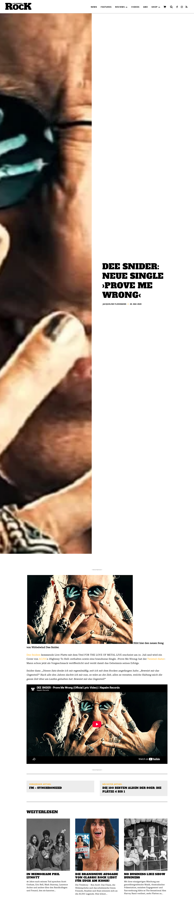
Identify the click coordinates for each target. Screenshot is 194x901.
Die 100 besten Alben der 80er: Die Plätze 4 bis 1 (131, 789)
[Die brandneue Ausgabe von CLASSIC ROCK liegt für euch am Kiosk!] (97, 845)
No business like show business (144, 875)
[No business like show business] (145, 845)
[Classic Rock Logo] (18, 6)
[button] (171, 7)
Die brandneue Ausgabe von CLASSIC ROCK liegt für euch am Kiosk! (96, 877)
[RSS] (186, 7)
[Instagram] (181, 7)
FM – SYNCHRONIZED (45, 788)
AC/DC (43, 658)
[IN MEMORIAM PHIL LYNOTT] (48, 845)
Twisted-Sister (155, 658)
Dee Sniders (34, 654)
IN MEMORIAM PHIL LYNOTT (43, 875)
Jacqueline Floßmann (114, 304)
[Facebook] (177, 7)
